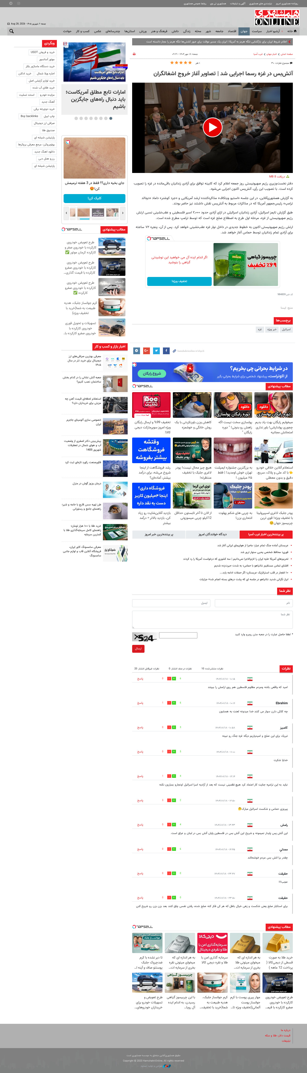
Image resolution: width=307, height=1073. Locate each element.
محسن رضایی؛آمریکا (275, 42)
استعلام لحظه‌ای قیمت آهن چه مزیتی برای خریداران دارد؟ (83, 401)
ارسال (138, 648)
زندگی (186, 31)
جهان (244, 31)
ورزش (143, 31)
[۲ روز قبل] (115, 405)
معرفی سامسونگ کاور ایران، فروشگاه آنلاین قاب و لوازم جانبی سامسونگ (82, 551)
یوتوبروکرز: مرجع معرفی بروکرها (36, 144)
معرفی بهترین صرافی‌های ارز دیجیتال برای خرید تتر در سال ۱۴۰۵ (84, 360)
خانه (290, 31)
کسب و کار (83, 31)
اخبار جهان (272, 54)
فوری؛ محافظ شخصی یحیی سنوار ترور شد (264, 552)
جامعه (219, 31)
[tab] (266, 534)
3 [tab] (101, 118)
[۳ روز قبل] (115, 511)
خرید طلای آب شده (44, 88)
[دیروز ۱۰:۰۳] (94, 62)
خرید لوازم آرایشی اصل (42, 81)
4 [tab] (96, 118)
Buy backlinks (29, 116)
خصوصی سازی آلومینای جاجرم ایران (84, 422)
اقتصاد (232, 31)
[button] (212, 127)
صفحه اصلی (287, 54)
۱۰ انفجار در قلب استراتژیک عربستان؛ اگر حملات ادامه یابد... (254, 573)
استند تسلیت (26, 95)
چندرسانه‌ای (113, 31)
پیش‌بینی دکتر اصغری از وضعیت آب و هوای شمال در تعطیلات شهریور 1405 (82, 445)
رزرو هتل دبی (46, 159)
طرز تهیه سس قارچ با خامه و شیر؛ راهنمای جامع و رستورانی (81, 506)
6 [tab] (86, 118)
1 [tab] (110, 118)
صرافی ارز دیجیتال (44, 123)
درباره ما (285, 1030)
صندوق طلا (48, 130)
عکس (97, 31)
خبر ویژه (271, 329)
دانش (175, 31)
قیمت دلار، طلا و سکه (277, 1035)
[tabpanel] (94, 77)
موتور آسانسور (47, 59)
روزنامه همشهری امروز (287, 4)
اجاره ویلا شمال (46, 73)
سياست (257, 31)
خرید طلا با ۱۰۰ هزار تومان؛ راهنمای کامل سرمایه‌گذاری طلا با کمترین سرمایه (82, 530)
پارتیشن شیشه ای (44, 137)
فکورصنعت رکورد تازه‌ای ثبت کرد (83, 462)
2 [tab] (106, 118)
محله (198, 31)
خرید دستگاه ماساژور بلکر (40, 66)
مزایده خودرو (47, 95)
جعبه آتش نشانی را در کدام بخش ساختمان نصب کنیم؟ (82, 379)
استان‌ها (130, 31)
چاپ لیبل (49, 116)
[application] (212, 128)
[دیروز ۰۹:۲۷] (115, 362)
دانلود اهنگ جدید (44, 152)
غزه (260, 329)
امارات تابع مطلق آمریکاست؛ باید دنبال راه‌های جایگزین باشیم (95, 99)
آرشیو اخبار (273, 31)
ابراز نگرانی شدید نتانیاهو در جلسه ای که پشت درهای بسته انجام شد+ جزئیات (244, 579)
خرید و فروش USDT (43, 52)
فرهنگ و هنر (159, 31)
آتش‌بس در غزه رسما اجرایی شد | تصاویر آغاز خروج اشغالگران (223, 73)
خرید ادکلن (24, 73)
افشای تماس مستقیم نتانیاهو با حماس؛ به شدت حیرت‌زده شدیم (251, 566)
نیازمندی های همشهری (260, 4)
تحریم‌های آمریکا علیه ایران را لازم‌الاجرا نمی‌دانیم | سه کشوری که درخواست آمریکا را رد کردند (235, 559)
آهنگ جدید (48, 102)
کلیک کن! (94, 198)
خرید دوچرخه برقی (44, 109)
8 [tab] (76, 118)
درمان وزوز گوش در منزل (87, 483)
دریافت (277, 177)
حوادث (67, 31)
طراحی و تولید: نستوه (152, 1066)
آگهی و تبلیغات (237, 4)
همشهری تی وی (218, 4)
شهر (208, 31)
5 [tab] (91, 118)
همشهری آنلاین (275, 17)
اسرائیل (286, 329)
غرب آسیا (258, 54)
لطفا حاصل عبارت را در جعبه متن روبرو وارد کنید (264, 634)
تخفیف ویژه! (179, 281)
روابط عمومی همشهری (195, 4)
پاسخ (140, 679)
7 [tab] (81, 118)
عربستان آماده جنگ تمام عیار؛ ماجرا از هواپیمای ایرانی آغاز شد (252, 545)
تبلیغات (286, 1041)
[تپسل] (149, 238)
